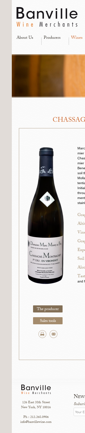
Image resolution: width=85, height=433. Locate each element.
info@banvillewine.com (35, 422)
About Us (25, 38)
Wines (76, 38)
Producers (52, 38)
